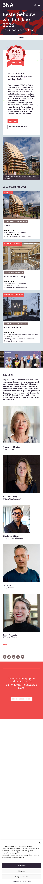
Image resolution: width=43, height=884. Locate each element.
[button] (40, 842)
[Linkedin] (13, 657)
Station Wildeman (13, 327)
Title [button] (21, 645)
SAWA (7, 225)
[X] (9, 657)
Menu (21, 37)
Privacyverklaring (25, 881)
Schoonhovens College (15, 276)
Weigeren (21, 871)
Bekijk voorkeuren (21, 877)
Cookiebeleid (15, 881)
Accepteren (21, 865)
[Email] (22, 657)
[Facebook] (4, 657)
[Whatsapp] (18, 657)
